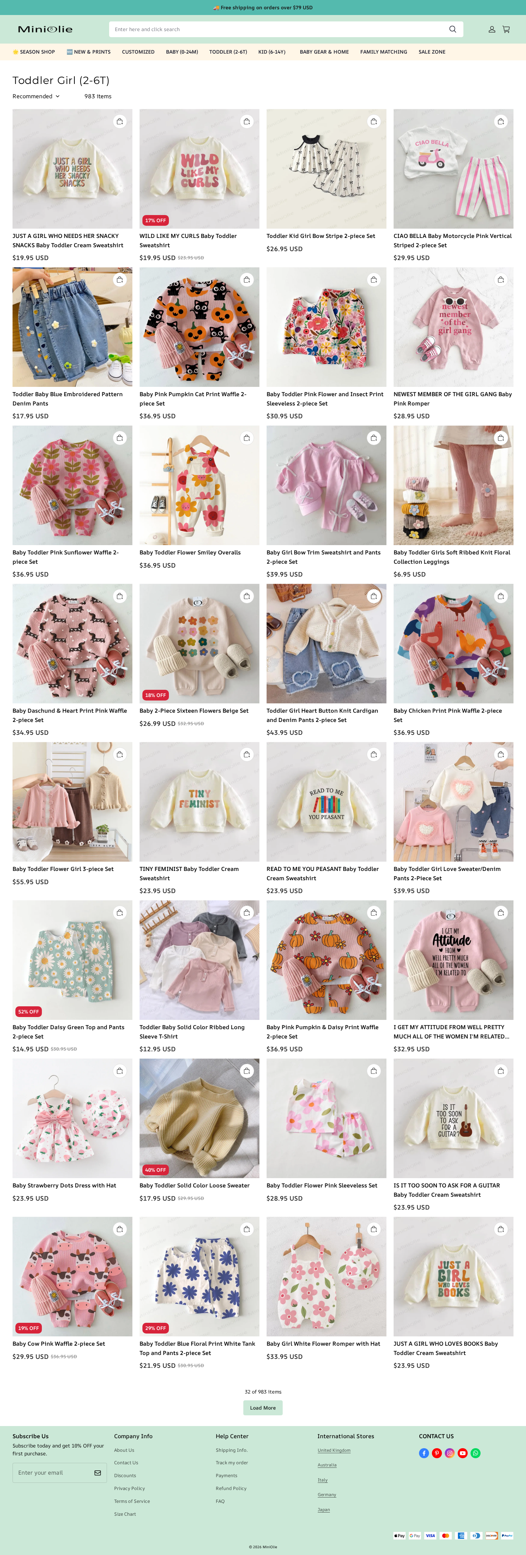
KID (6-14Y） (273, 51)
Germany (327, 1494)
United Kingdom (334, 1450)
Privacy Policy (129, 1488)
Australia (327, 1465)
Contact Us (126, 1462)
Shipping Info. (232, 1450)
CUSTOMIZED (138, 51)
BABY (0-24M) (182, 51)
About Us (124, 1450)
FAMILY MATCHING (383, 51)
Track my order (232, 1462)
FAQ (220, 1501)
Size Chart (125, 1514)
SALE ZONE (432, 51)
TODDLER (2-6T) (228, 51)
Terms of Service (132, 1501)
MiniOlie (270, 1546)
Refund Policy (231, 1488)
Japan (324, 1509)
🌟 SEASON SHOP (34, 51)
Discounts (125, 1475)
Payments (226, 1475)
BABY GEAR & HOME (324, 51)
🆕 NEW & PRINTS (89, 51)
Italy (323, 1480)
